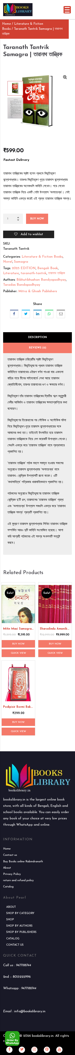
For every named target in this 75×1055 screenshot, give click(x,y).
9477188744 (23, 965)
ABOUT (11, 907)
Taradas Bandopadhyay (21, 285)
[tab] (37, 337)
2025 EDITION (24, 268)
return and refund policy (18, 880)
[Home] (17, 9)
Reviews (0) (37, 347)
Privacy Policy (12, 874)
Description (37, 337)
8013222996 (22, 977)
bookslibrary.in (43, 1036)
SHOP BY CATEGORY (20, 913)
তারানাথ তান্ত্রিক (56, 273)
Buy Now (37, 218)
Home (6, 24)
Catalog (8, 886)
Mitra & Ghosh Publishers (37, 291)
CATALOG (12, 938)
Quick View (18, 653)
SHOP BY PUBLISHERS (21, 932)
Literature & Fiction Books (42, 256)
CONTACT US (15, 945)
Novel (7, 261)
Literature (11, 273)
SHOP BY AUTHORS (19, 926)
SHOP (10, 919)
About (7, 867)
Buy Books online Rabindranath (23, 861)
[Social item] (9, 1050)
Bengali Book (47, 268)
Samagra (21, 261)
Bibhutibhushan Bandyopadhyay (41, 280)
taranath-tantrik (33, 273)
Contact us (10, 855)
